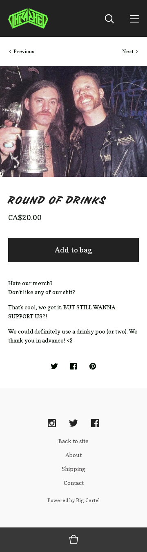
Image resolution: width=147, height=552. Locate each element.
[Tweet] (54, 366)
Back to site (73, 440)
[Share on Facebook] (73, 366)
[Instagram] (52, 423)
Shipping (73, 468)
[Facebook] (95, 423)
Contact (74, 482)
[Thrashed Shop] (28, 18)
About (73, 454)
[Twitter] (73, 423)
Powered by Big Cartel (73, 500)
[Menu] (134, 18)
